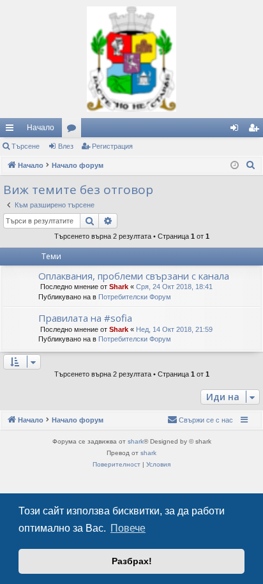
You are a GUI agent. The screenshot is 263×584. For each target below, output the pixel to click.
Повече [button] (128, 528)
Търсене (25, 146)
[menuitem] (251, 165)
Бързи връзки (12, 130)
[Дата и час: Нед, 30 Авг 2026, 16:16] (234, 165)
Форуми (74, 130)
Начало (40, 127)
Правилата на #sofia (85, 317)
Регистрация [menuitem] (256, 130)
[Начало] (131, 59)
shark (136, 441)
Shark (118, 286)
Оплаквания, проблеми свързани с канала (133, 275)
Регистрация (112, 146)
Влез (65, 146)
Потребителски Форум (134, 297)
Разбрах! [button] (132, 561)
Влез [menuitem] (237, 130)
